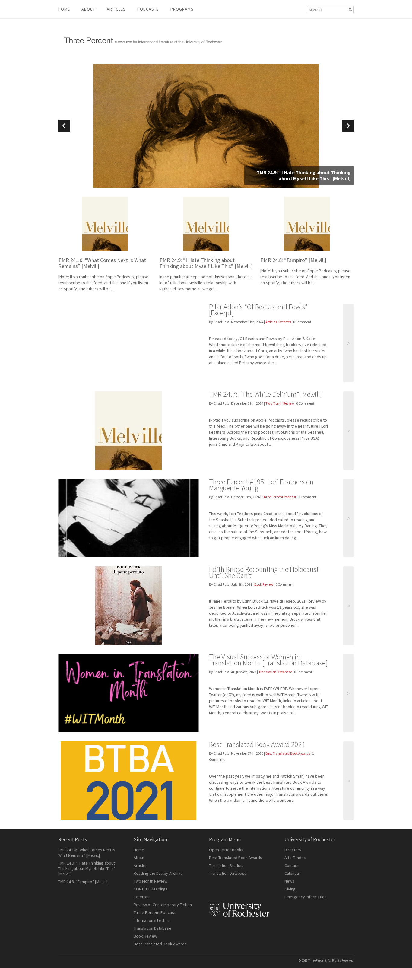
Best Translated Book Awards (287, 753)
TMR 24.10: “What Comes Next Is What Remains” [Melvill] (102, 262)
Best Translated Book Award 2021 (257, 744)
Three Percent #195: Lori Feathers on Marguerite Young (261, 484)
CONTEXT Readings (151, 889)
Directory (292, 849)
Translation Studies (226, 865)
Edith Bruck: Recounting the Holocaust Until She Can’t (264, 572)
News (289, 881)
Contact (291, 865)
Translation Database (275, 672)
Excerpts (284, 322)
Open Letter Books (226, 849)
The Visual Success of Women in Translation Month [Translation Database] (268, 659)
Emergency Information (305, 897)
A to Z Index (295, 857)
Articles (271, 322)
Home (64, 9)
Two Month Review (279, 403)
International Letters (152, 920)
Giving (290, 889)
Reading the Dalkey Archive (158, 873)
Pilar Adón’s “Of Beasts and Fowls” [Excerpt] (258, 309)
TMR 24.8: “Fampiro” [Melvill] (293, 259)
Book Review (263, 584)
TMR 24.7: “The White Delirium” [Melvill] (265, 394)
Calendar (292, 873)
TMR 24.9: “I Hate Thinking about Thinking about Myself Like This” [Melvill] (205, 262)
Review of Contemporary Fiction (163, 904)
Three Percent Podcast (279, 497)
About (88, 9)
